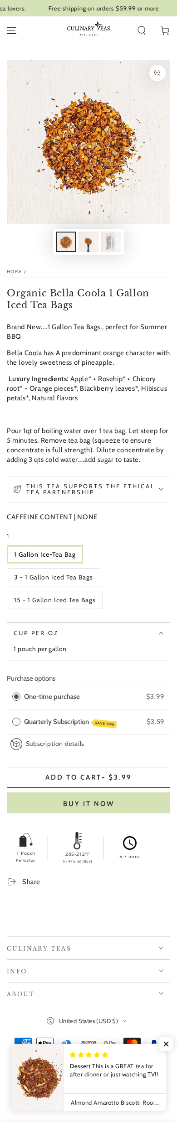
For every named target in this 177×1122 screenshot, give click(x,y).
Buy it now (88, 804)
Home (14, 271)
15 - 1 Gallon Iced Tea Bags (55, 600)
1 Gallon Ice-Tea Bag (45, 554)
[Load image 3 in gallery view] (111, 242)
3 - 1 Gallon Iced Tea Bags (53, 577)
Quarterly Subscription (69, 722)
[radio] (16, 696)
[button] (141, 30)
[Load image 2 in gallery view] (88, 242)
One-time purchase (52, 697)
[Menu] (12, 30)
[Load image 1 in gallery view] (66, 242)
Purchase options (31, 678)
